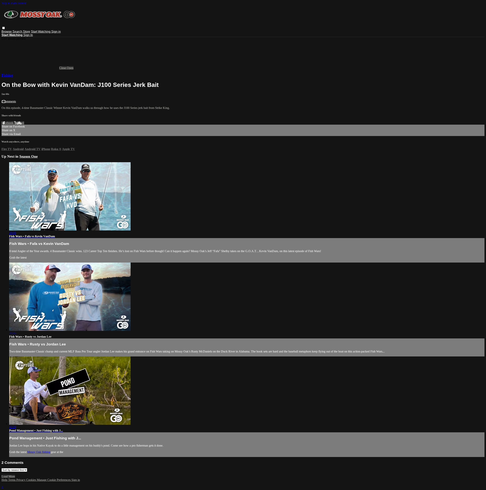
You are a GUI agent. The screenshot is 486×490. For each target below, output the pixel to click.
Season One (28, 156)
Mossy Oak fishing (38, 452)
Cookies (31, 479)
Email (20, 122)
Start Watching (41, 31)
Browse (7, 31)
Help (5, 479)
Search (18, 31)
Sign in (56, 31)
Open (70, 67)
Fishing (7, 75)
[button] (3, 28)
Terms (12, 479)
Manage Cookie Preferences (54, 479)
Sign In (28, 35)
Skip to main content (14, 3)
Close (63, 67)
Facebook (8, 122)
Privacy (21, 479)
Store (26, 31)
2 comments (9, 101)
